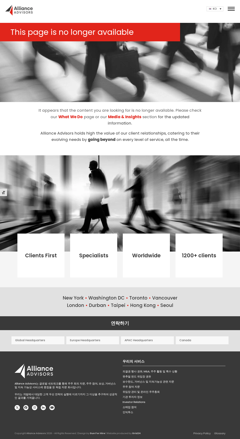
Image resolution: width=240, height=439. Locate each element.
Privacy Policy (202, 433)
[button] (231, 9)
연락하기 (120, 323)
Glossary (219, 433)
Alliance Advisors (36, 433)
